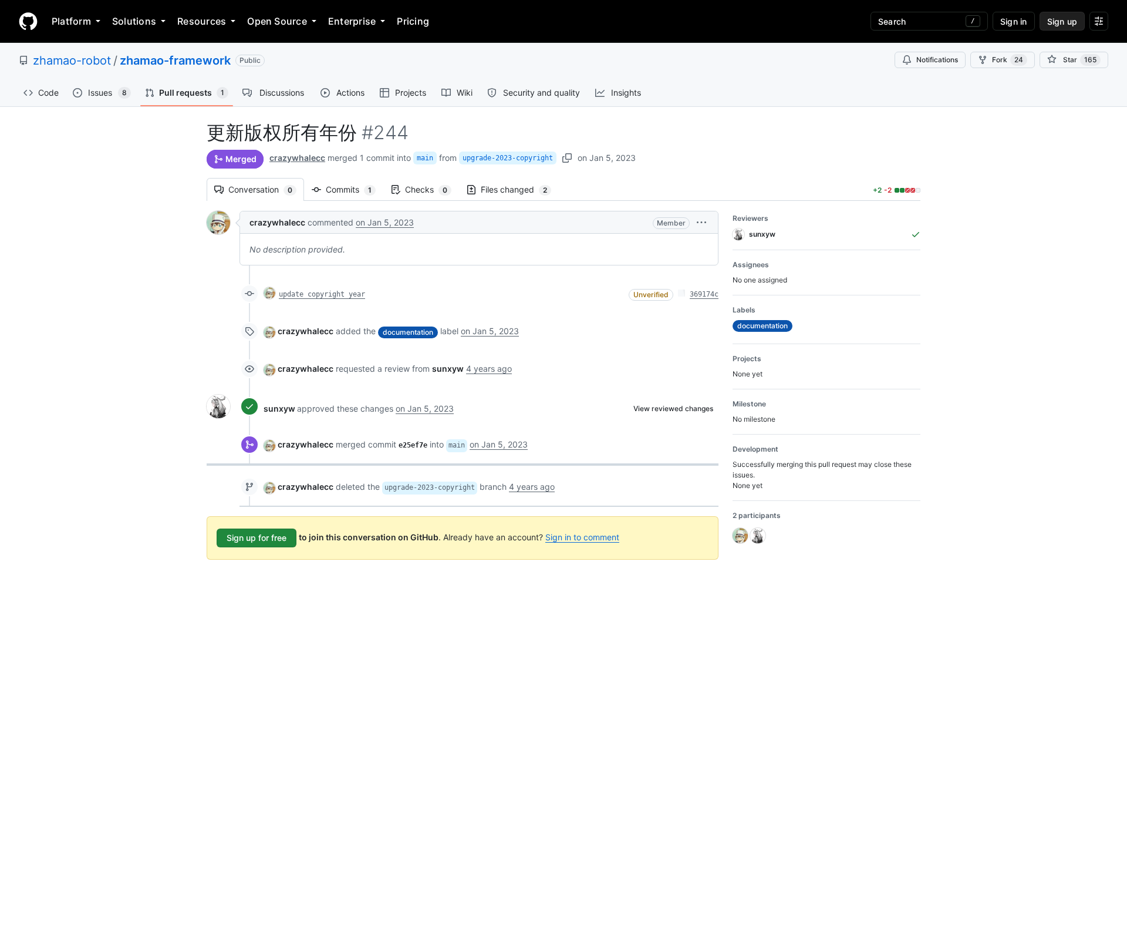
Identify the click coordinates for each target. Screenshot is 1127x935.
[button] (701, 222)
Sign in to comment (582, 537)
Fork (1007, 59)
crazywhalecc (297, 158)
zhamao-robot (72, 60)
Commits (354, 189)
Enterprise (352, 21)
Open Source (277, 21)
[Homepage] (28, 21)
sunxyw (279, 408)
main (425, 158)
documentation (408, 332)
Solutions (134, 21)
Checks (432, 189)
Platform (71, 21)
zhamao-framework (175, 60)
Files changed (520, 189)
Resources (201, 21)
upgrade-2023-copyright (508, 158)
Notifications (937, 59)
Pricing (413, 21)
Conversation (266, 189)
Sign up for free (256, 538)
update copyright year (322, 294)
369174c (704, 294)
